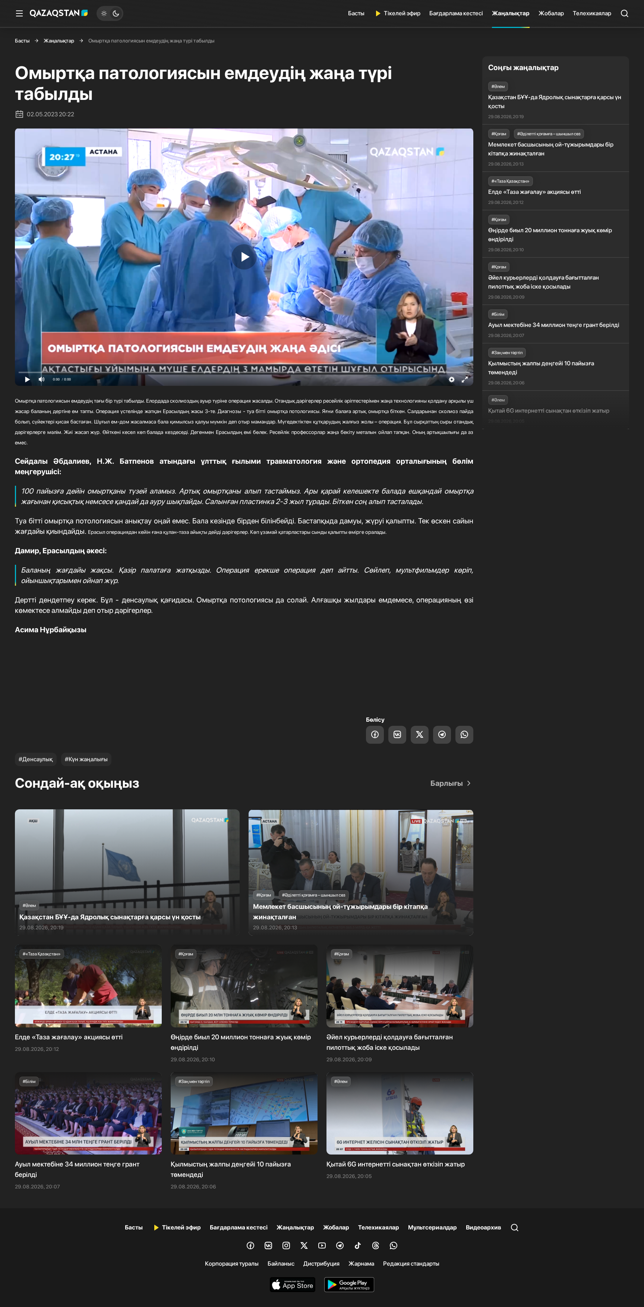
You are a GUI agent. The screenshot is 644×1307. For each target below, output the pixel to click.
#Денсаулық (36, 759)
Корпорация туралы (232, 1263)
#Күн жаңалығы (86, 759)
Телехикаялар (592, 13)
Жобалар (551, 13)
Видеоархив (483, 1227)
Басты (356, 13)
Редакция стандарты (411, 1263)
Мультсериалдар (432, 1227)
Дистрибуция (321, 1263)
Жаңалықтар (511, 13)
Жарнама (361, 1263)
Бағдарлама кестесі (456, 13)
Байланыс (281, 1263)
